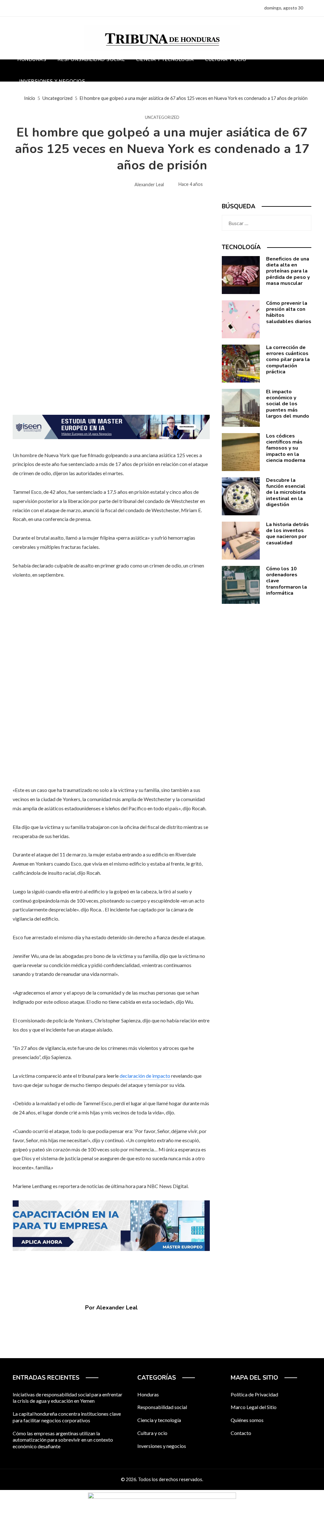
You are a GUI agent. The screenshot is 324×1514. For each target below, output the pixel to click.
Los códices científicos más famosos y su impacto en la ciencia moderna (285, 448)
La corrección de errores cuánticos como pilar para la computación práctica (288, 359)
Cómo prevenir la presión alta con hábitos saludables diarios (288, 312)
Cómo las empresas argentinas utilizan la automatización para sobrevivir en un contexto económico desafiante (63, 1440)
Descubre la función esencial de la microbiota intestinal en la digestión (286, 492)
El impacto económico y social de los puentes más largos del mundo (287, 404)
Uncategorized (162, 117)
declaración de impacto (145, 1076)
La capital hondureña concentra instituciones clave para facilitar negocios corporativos (67, 1417)
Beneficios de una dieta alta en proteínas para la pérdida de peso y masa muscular (288, 271)
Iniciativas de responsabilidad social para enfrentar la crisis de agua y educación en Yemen (67, 1397)
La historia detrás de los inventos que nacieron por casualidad (287, 533)
